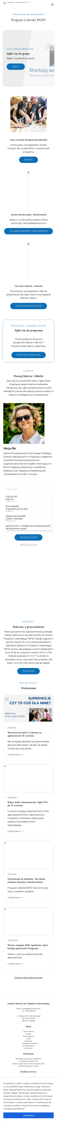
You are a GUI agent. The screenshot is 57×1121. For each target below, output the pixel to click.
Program (28, 1034)
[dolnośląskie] (27, 506)
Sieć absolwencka (28, 1046)
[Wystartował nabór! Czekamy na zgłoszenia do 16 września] (28, 709)
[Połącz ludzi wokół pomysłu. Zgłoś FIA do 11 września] (28, 778)
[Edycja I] (27, 499)
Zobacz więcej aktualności (28, 977)
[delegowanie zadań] (27, 528)
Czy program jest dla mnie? (28, 1061)
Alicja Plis (9, 448)
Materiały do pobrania (30, 1043)
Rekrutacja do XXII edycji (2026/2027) (28, 1059)
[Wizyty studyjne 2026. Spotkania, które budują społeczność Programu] (28, 921)
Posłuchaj (28, 671)
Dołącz (28, 159)
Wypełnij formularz (28, 355)
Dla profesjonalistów (29, 306)
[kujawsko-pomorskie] (27, 509)
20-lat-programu (28, 1036)
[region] (28, 1099)
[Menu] (52, 4)
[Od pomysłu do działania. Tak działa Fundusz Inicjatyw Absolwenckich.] (28, 855)
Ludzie (28, 1039)
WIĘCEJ (15, 66)
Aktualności (28, 1048)
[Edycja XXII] (27, 496)
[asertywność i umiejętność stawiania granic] (27, 526)
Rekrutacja (28, 1041)
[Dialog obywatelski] (27, 516)
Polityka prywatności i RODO (28, 1066)
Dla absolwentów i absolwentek (28, 231)
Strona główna (28, 1031)
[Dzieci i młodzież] (27, 518)
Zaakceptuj (28, 1115)
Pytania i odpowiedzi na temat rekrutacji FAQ (28, 1064)
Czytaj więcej (14, 754)
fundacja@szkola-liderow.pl (30, 1009)
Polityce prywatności (15, 1109)
